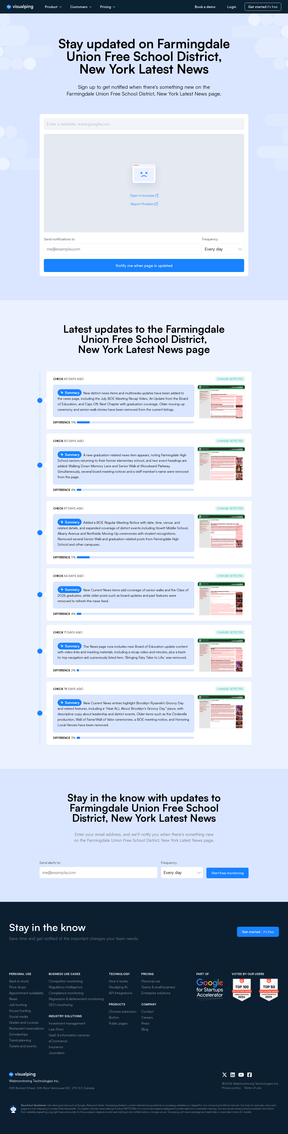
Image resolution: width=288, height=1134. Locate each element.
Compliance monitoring (66, 993)
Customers (78, 7)
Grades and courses (24, 1022)
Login (231, 7)
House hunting (20, 1011)
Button (114, 1017)
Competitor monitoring (66, 981)
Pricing (105, 7)
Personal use (150, 981)
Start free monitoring (227, 873)
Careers (147, 1017)
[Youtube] (241, 1074)
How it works (118, 981)
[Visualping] (20, 7)
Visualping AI (118, 987)
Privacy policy (231, 1088)
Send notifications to (59, 239)
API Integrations (120, 993)
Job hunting (18, 1005)
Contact (147, 1011)
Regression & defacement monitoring (76, 999)
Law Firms (56, 1029)
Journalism (57, 1053)
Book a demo (205, 7)
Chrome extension (122, 1011)
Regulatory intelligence (65, 987)
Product (51, 7)
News (13, 999)
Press (145, 1023)
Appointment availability (26, 993)
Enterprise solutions (155, 993)
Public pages (118, 1023)
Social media (18, 1016)
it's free (263, 7)
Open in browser (142, 195)
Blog (144, 1029)
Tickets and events (22, 1046)
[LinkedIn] (232, 1074)
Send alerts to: (50, 863)
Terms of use (252, 1088)
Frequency (210, 239)
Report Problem (142, 204)
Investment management (67, 1023)
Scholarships (18, 1034)
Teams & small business (158, 987)
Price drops (17, 987)
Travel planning (20, 1040)
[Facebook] (249, 1074)
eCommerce (58, 1041)
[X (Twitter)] (224, 1074)
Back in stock (19, 981)
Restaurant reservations (26, 1028)
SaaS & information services (69, 1035)
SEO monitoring (61, 1005)
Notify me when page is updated (144, 265)
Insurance (56, 1047)
